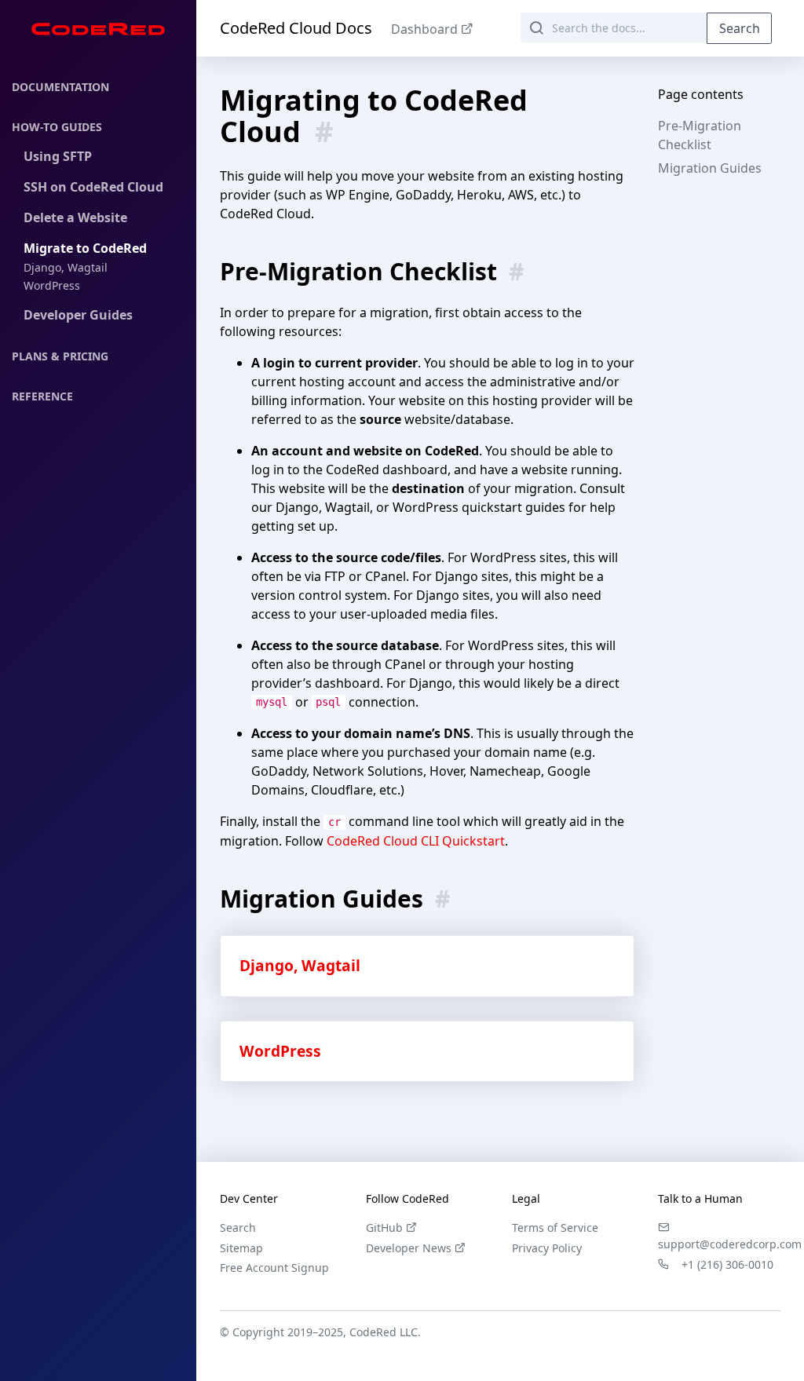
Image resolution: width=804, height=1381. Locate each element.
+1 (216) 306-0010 (727, 1264)
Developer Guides (78, 314)
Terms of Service (555, 1227)
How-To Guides (57, 126)
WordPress (52, 285)
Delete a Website (75, 217)
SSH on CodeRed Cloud (93, 186)
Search (739, 28)
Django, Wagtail (66, 267)
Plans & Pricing (60, 356)
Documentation (60, 86)
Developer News (408, 1247)
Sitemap (241, 1247)
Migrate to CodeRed (85, 248)
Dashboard (424, 29)
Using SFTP (58, 156)
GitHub (384, 1227)
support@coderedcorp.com (730, 1244)
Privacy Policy (547, 1247)
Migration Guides (710, 168)
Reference (42, 396)
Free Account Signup (274, 1267)
